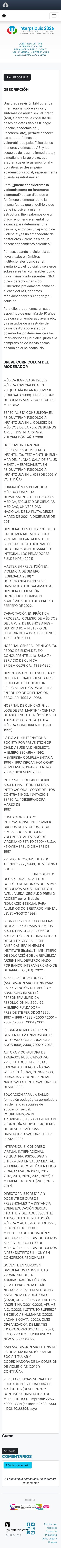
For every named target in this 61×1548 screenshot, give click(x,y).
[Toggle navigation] (54, 15)
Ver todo (9, 1451)
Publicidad (51, 1534)
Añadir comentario (17, 1465)
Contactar (51, 1531)
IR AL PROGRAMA (17, 77)
